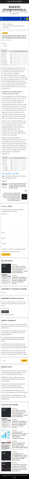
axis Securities (23, 176)
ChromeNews (21, 475)
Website (3, 243)
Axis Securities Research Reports (8, 178)
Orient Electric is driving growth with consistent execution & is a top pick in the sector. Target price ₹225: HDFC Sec (19, 468)
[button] (1, 18)
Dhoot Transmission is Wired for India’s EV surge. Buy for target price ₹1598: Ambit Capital (19, 445)
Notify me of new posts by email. (11, 251)
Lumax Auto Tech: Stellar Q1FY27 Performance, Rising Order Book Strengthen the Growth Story (14, 326)
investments (4, 33)
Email (3, 238)
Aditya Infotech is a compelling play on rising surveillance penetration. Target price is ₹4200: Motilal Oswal (14, 397)
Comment (4, 214)
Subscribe (27, 19)
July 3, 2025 (10, 40)
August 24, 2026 (17, 449)
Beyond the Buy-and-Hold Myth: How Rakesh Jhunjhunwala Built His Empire (12, 339)
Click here (3, 292)
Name (3, 232)
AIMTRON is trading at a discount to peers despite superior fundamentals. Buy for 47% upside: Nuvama (19, 280)
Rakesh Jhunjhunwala (14, 8)
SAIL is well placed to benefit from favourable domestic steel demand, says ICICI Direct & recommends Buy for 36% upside (14, 345)
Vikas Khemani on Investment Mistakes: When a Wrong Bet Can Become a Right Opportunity (13, 332)
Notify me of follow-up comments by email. (14, 249)
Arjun (4, 40)
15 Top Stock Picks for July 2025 (12, 176)
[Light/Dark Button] (21, 18)
